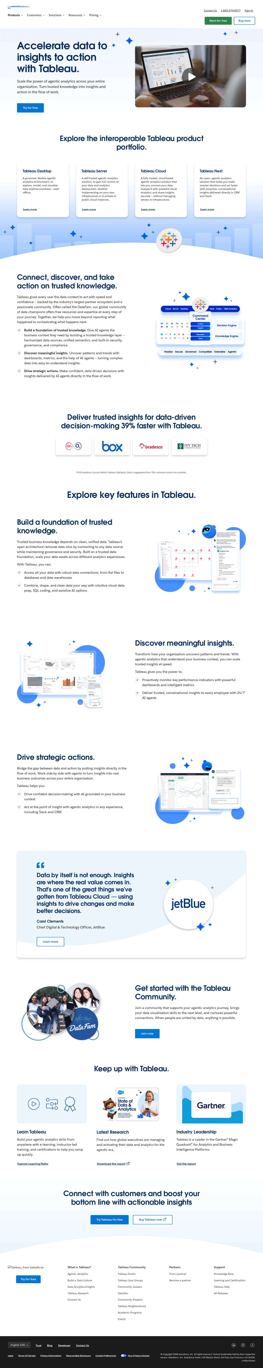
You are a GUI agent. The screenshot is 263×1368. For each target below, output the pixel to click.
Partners (174, 1267)
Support (219, 1267)
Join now (147, 1033)
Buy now (244, 21)
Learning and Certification (229, 1280)
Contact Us (74, 1299)
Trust (38, 1345)
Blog (49, 1345)
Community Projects (130, 1299)
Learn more (30, 209)
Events (122, 1319)
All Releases (221, 1293)
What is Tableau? (79, 1267)
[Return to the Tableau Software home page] (21, 7)
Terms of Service (26, 1355)
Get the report (186, 1164)
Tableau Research (78, 1293)
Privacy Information (51, 1355)
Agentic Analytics (78, 1274)
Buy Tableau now (150, 1219)
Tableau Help (222, 1286)
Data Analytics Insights (81, 1286)
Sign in (249, 10)
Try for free (30, 108)
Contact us (210, 10)
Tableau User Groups (130, 1280)
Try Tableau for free (110, 1219)
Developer (64, 1345)
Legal (10, 1355)
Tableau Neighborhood (132, 1306)
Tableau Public (127, 1274)
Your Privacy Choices (139, 1355)
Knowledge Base (224, 1274)
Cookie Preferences (106, 1355)
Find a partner (177, 1274)
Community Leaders (130, 1286)
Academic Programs (130, 1312)
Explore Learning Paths (32, 1164)
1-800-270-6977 (231, 10)
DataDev (123, 1293)
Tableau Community (131, 1267)
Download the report (111, 1164)
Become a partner (180, 1280)
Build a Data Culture (80, 1280)
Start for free (218, 21)
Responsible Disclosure (78, 1355)
